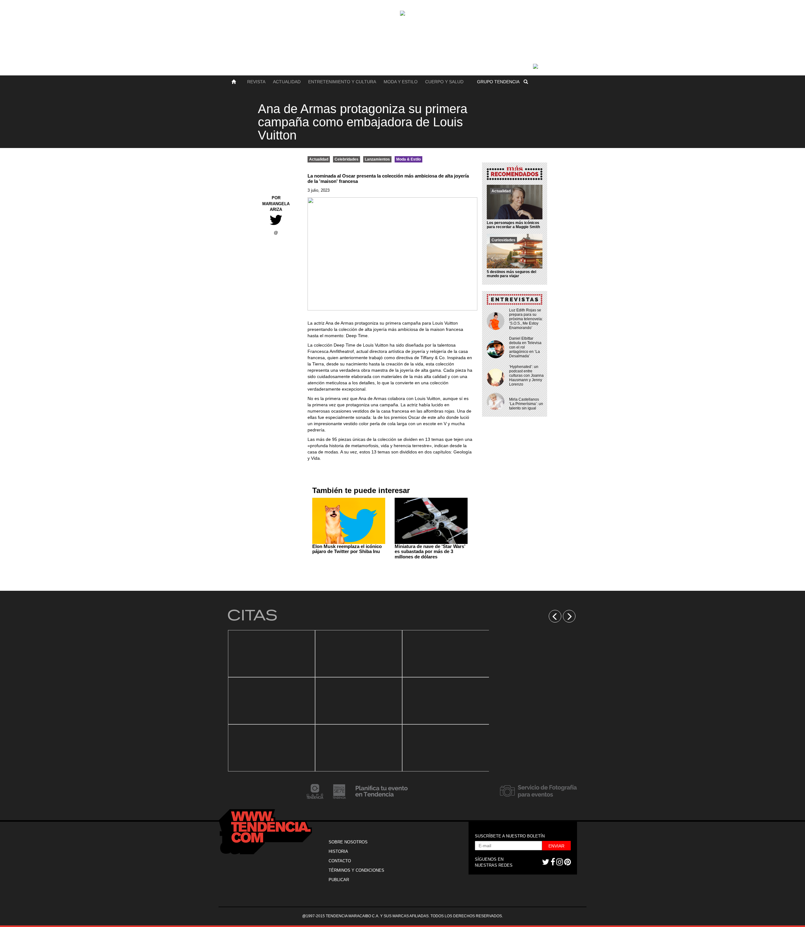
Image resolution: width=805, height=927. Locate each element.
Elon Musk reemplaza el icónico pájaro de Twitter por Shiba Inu (347, 549)
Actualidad (287, 81)
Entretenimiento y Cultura (342, 81)
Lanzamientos (377, 159)
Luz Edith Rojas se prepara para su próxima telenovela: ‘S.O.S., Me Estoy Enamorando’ (526, 319)
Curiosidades (503, 240)
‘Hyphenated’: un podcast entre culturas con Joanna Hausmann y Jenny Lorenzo (526, 376)
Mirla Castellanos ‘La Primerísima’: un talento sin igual (526, 403)
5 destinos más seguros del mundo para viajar (511, 274)
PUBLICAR (339, 879)
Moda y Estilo (401, 81)
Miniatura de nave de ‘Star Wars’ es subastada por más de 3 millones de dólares (430, 551)
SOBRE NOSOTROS (348, 842)
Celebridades (346, 159)
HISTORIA (338, 851)
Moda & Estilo (408, 159)
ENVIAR (556, 845)
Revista (256, 81)
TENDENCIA (498, 81)
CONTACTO (340, 860)
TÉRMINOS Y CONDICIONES (356, 870)
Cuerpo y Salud (444, 81)
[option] (271, 700)
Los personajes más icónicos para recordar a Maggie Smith (513, 225)
